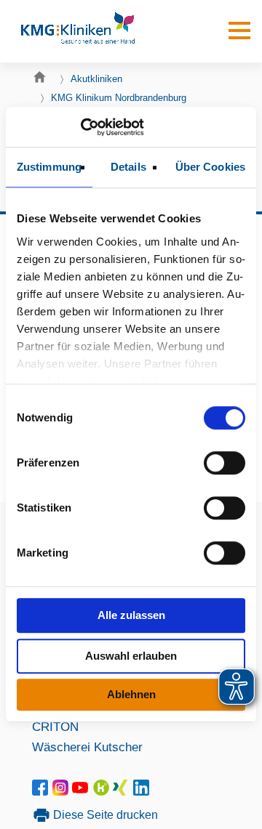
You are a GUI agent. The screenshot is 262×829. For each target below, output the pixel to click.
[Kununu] (101, 791)
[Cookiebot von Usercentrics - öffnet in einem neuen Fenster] (80, 127)
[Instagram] (62, 791)
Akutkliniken (96, 78)
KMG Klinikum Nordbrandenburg (118, 97)
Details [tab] (128, 167)
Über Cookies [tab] (210, 167)
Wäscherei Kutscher (87, 747)
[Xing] (122, 791)
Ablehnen (131, 694)
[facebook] (42, 791)
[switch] (224, 462)
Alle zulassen (131, 615)
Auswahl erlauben (131, 656)
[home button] (43, 80)
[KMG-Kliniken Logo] (77, 31)
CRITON (55, 726)
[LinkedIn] (142, 791)
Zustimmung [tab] (49, 167)
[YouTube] (82, 791)
